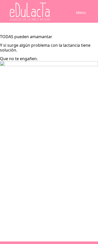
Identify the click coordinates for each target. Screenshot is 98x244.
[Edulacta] (28, 11)
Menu (81, 12)
